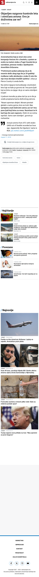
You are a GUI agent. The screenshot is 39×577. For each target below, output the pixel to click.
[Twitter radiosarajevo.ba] (17, 563)
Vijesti (4, 9)
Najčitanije (8, 210)
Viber (7, 152)
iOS (32, 148)
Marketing (20, 540)
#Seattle (24, 162)
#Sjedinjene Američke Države (10, 162)
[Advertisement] (19, 185)
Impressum (20, 545)
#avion (18, 158)
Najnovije (7, 310)
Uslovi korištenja (19, 557)
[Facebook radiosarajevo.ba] (11, 563)
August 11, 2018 (6, 137)
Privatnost (19, 553)
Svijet (9, 9)
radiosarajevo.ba (25, 569)
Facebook (19, 150)
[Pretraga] (26, 2)
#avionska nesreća (7, 158)
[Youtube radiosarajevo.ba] (28, 563)
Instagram (25, 150)
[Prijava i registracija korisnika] (29, 2)
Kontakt (19, 549)
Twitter (14, 150)
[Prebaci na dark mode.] (23, 2)
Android (28, 148)
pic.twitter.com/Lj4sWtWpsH (22, 130)
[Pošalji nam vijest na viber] (22, 563)
